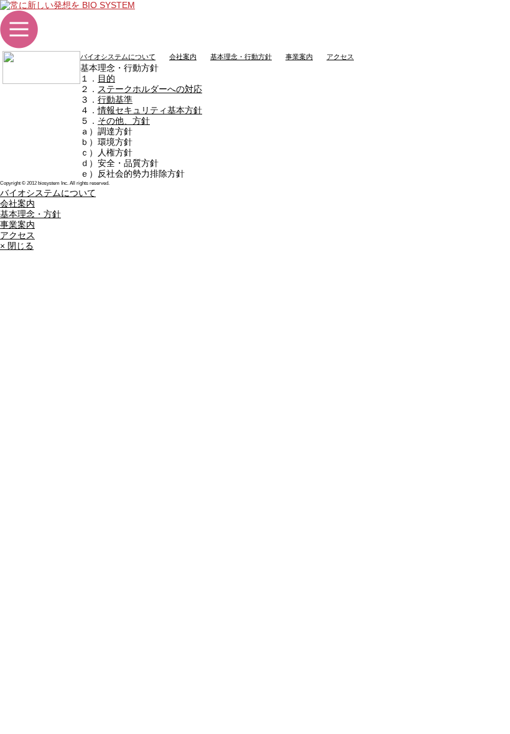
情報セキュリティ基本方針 (150, 110)
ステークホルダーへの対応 (150, 89)
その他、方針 (124, 121)
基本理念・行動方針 (241, 56)
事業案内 (299, 56)
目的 (106, 78)
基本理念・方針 (30, 214)
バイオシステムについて (117, 56)
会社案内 (183, 56)
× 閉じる (17, 246)
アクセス (340, 56)
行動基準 (115, 100)
